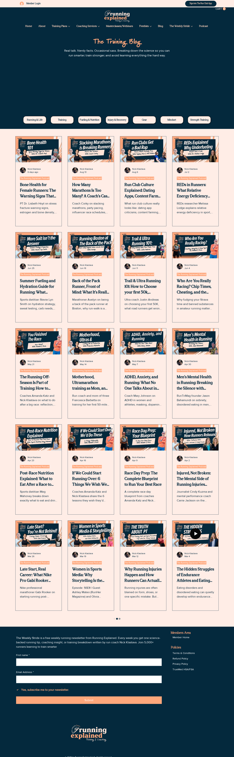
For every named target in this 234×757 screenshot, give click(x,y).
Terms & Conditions (184, 653)
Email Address (25, 672)
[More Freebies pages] (151, 26)
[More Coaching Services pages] (99, 26)
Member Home (181, 637)
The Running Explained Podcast (34, 178)
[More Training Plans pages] (69, 26)
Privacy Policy (180, 663)
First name (23, 655)
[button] (221, 8)
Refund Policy (180, 658)
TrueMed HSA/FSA (183, 669)
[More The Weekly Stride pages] (192, 26)
